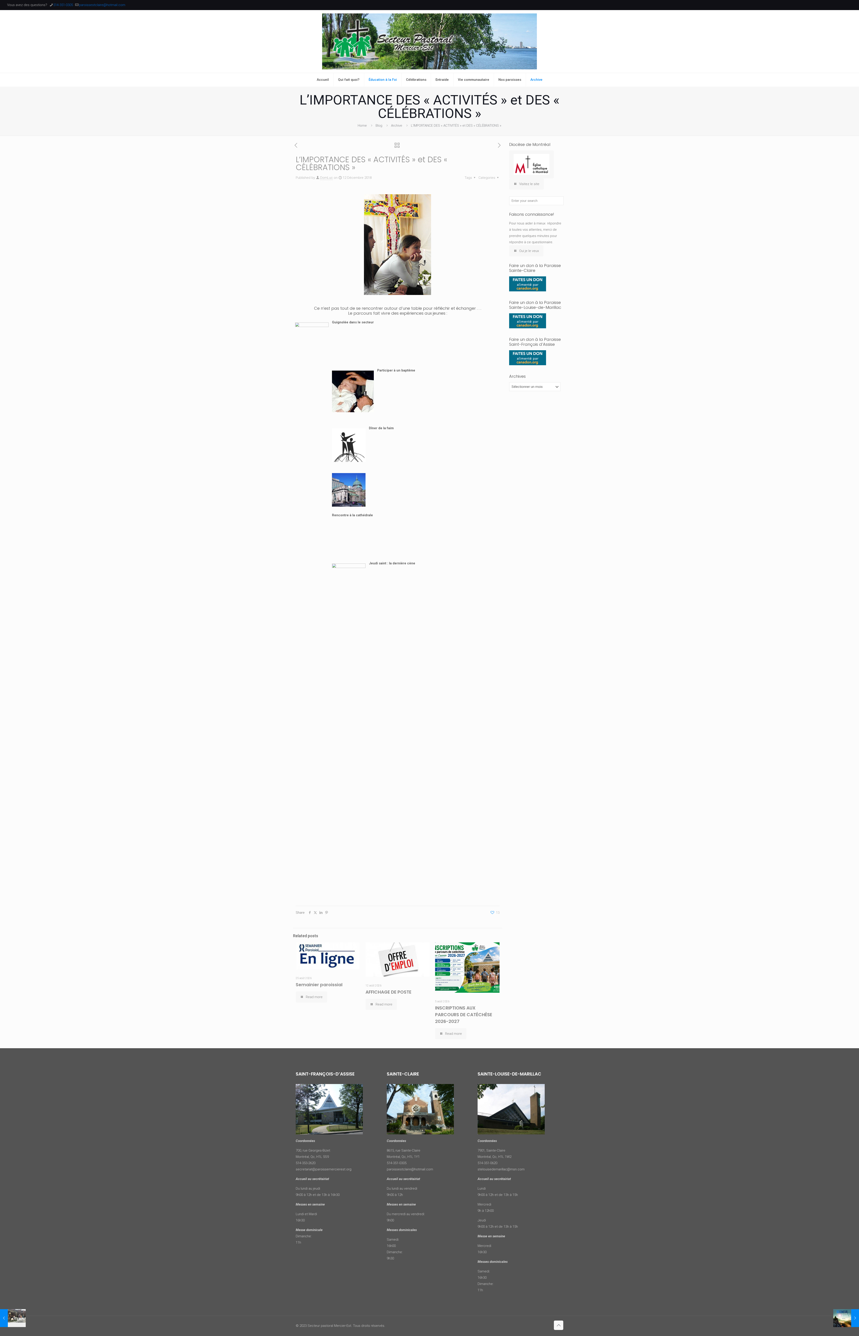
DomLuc (326, 178)
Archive (396, 126)
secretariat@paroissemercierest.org (323, 1169)
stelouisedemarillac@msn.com (501, 1169)
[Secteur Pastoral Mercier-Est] (429, 41)
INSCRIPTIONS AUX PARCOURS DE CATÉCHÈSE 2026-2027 (463, 1014)
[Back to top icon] (558, 1325)
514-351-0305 (63, 5)
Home (362, 126)
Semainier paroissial (319, 985)
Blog (379, 126)
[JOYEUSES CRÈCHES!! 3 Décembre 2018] (13, 1318)
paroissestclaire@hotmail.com (102, 5)
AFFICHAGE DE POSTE (388, 992)
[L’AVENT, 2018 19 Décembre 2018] (846, 1318)
